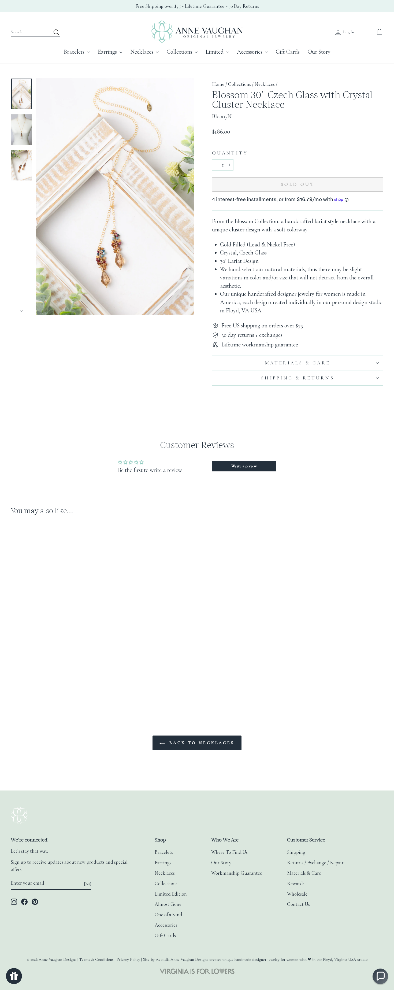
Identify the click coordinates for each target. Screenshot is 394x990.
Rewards (295, 883)
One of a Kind (168, 915)
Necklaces (142, 51)
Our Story (319, 51)
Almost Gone (168, 904)
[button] (380, 976)
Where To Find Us (229, 852)
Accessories (250, 51)
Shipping (296, 852)
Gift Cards (288, 51)
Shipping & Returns (297, 378)
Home (218, 84)
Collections (180, 51)
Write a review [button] (244, 466)
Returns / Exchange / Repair (315, 863)
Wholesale (297, 894)
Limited (215, 51)
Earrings (108, 51)
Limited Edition (171, 894)
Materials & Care (297, 363)
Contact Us (298, 904)
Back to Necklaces (200, 742)
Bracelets (75, 51)
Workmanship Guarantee (236, 873)
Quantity (230, 153)
